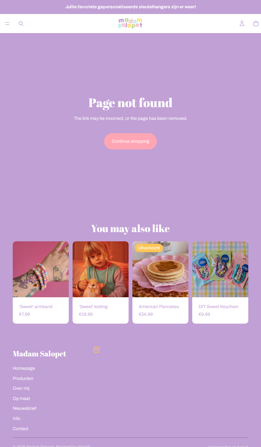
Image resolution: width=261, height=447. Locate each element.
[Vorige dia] (80, 269)
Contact (20, 428)
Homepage (24, 368)
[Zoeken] (21, 24)
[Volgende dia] (122, 269)
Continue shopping (130, 141)
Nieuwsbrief (24, 408)
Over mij (21, 388)
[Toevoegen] (118, 287)
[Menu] (7, 23)
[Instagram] (96, 350)
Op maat (21, 398)
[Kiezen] (59, 287)
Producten (23, 378)
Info (16, 418)
